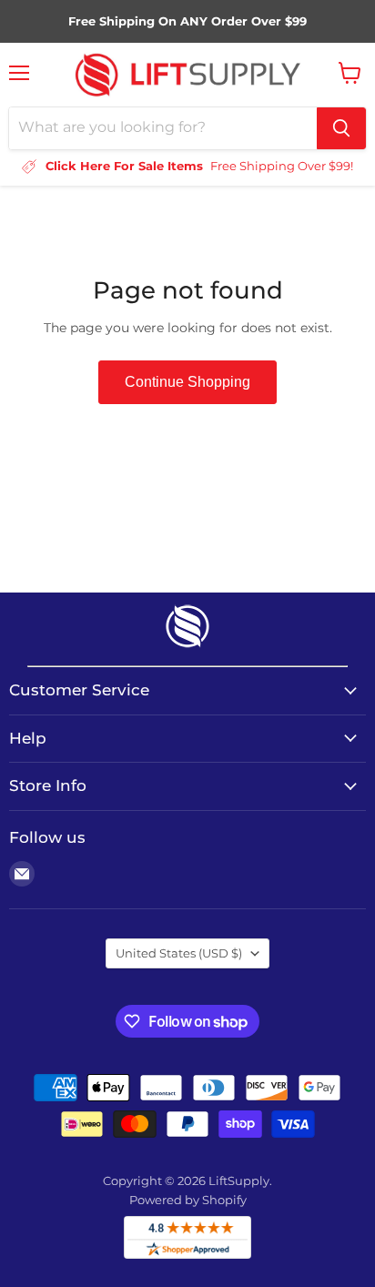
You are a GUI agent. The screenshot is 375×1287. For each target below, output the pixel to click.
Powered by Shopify (188, 1199)
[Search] (341, 128)
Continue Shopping (187, 382)
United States (179, 953)
